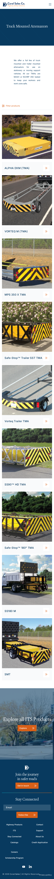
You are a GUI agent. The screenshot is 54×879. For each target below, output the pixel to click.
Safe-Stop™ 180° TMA (19, 547)
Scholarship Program (14, 858)
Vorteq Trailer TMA (17, 421)
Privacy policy (45, 875)
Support (39, 830)
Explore (23, 728)
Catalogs (14, 842)
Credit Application (40, 842)
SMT (8, 674)
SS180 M (10, 611)
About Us (40, 836)
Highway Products (14, 824)
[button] (50, 4)
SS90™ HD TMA (15, 484)
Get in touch (23, 785)
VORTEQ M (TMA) (16, 231)
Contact (39, 824)
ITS (14, 830)
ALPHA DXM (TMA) (17, 168)
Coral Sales (15, 874)
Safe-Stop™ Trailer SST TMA (23, 357)
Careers (14, 852)
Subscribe (23, 815)
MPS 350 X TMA (15, 294)
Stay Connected (14, 836)
